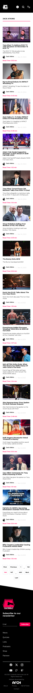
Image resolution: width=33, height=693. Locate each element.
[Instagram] (22, 665)
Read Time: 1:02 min (10, 167)
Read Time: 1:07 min (10, 343)
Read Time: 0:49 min (10, 96)
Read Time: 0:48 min (10, 131)
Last (16, 578)
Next (27, 572)
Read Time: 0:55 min (10, 60)
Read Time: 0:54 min (10, 451)
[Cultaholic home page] (9, 7)
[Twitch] (22, 670)
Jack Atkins (10, 56)
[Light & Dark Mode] (17, 7)
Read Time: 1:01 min (9, 487)
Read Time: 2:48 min (10, 416)
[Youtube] (11, 670)
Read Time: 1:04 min (10, 202)
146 (5, 572)
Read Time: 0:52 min (10, 271)
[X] (16, 665)
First (5, 567)
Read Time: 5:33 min (10, 238)
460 (20, 572)
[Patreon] (16, 670)
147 (11, 572)
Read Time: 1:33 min (9, 306)
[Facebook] (11, 665)
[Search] (23, 7)
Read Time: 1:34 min (10, 559)
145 (28, 567)
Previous (13, 567)
